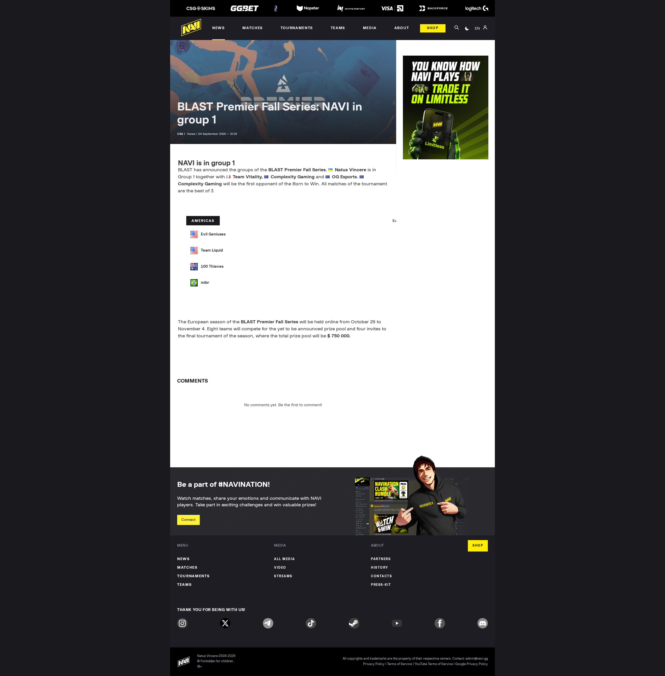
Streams (283, 576)
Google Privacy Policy (471, 664)
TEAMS (184, 585)
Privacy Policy (373, 664)
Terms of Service (399, 664)
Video (280, 567)
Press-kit (381, 585)
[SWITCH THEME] (467, 28)
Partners (381, 559)
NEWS (183, 559)
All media (284, 559)
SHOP (478, 545)
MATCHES (187, 567)
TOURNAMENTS (193, 576)
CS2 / (181, 133)
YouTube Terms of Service (434, 664)
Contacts (381, 576)
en (477, 28)
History (379, 567)
